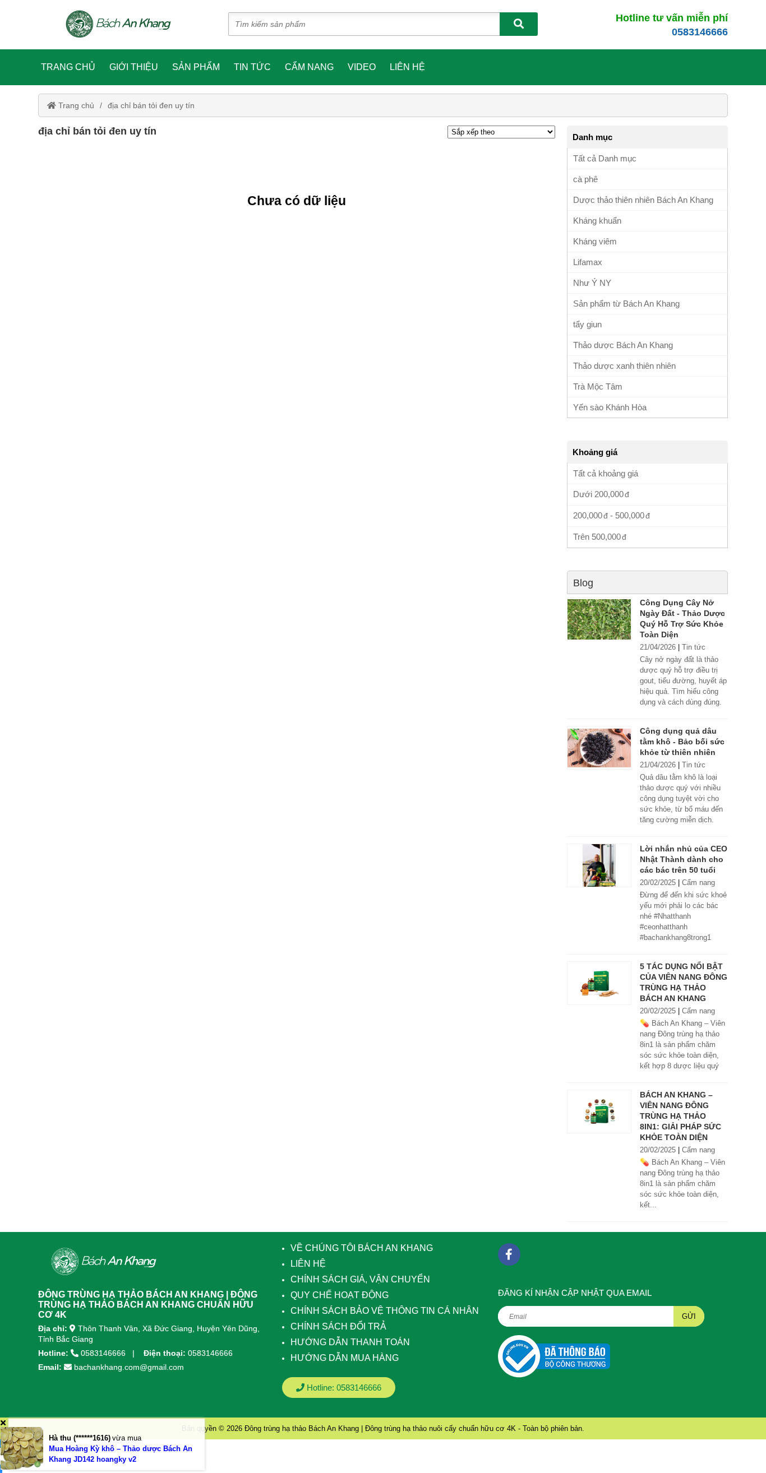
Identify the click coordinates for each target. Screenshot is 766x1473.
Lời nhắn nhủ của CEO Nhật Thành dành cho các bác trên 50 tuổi (683, 859)
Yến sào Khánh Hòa (610, 407)
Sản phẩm (196, 67)
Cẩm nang (309, 67)
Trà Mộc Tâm (597, 386)
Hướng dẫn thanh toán (350, 1342)
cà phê (585, 179)
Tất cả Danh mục (604, 158)
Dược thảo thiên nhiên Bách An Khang (643, 200)
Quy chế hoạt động (339, 1295)
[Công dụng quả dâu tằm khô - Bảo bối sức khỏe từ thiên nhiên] (599, 748)
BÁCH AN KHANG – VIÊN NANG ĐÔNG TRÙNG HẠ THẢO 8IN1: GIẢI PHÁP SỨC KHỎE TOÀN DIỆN (680, 1116)
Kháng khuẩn (597, 220)
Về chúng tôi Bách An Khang (361, 1248)
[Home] (124, 25)
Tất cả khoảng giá (605, 473)
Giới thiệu (133, 67)
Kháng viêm (595, 241)
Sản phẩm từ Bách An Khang (626, 303)
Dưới (598, 494)
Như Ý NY (592, 283)
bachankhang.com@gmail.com (129, 1367)
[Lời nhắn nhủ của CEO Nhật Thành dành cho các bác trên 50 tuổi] (599, 865)
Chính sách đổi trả (338, 1326)
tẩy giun (587, 324)
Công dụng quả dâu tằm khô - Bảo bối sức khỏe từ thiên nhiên (682, 741)
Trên (597, 536)
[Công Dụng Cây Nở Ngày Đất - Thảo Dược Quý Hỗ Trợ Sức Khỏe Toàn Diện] (599, 619)
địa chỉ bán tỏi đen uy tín (151, 105)
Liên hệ (407, 67)
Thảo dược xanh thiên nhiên (624, 365)
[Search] (519, 24)
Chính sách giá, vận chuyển (360, 1279)
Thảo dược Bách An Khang (623, 345)
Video (362, 67)
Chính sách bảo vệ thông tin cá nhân (384, 1310)
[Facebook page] (509, 1254)
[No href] (554, 1356)
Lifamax (587, 262)
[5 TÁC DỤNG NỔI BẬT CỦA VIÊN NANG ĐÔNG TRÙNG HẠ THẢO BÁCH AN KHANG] (599, 983)
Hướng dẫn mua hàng (344, 1358)
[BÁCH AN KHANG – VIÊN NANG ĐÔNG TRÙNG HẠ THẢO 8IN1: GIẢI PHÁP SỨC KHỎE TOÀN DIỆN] (599, 1111)
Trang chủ (68, 67)
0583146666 (700, 32)
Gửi (689, 1316)
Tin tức (252, 67)
